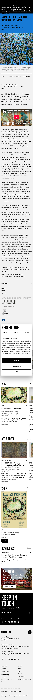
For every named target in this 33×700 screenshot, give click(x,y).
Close (16, 1)
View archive (9, 586)
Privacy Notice (5, 691)
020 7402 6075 (14, 639)
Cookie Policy (13, 691)
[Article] (26, 460)
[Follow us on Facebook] (2, 621)
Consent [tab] (5, 332)
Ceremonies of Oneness (11, 408)
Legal (19, 691)
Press (19, 668)
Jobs (19, 671)
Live (2, 405)
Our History (5, 674)
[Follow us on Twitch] (15, 621)
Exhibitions (5, 14)
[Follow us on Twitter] (5, 621)
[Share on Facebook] (2, 293)
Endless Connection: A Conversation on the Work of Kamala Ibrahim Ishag (13, 465)
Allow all (16, 360)
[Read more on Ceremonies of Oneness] (14, 395)
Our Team (21, 674)
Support (4, 666)
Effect (14, 696)
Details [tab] (16, 332)
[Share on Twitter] (5, 293)
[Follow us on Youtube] (12, 621)
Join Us (3, 668)
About (20, 666)
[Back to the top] (30, 632)
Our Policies (22, 676)
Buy (5, 541)
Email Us (4, 641)
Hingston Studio (14, 695)
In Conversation (6, 460)
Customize (15, 366)
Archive (3, 677)
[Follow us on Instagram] (9, 621)
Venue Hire (5, 672)
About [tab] (27, 332)
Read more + (5, 424)
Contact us (5, 637)
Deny (16, 371)
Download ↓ (4, 564)
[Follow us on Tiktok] (18, 621)
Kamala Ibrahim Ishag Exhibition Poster (10, 534)
